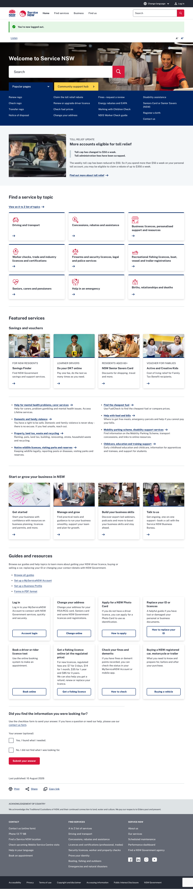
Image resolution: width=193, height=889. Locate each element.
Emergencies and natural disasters (87, 866)
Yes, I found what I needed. (31, 740)
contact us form (17, 725)
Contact (14, 822)
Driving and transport (80, 833)
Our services (135, 833)
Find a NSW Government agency (146, 850)
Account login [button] (29, 633)
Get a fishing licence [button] (74, 691)
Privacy (30, 882)
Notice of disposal (19, 115)
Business (79, 13)
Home (46, 13)
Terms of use (45, 882)
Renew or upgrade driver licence (72, 103)
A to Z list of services (80, 828)
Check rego (15, 103)
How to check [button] (119, 691)
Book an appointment (21, 855)
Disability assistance (154, 97)
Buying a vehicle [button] (163, 691)
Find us (93, 13)
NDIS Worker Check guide (112, 115)
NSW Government (152, 882)
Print (16, 789)
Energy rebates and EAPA (112, 103)
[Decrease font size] (177, 38)
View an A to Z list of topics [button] (24, 206)
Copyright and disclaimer (69, 882)
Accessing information (97, 882)
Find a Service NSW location (25, 839)
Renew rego (15, 97)
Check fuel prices (63, 109)
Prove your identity (79, 855)
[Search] (180, 13)
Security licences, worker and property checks (94, 850)
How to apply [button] (119, 633)
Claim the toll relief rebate (68, 97)
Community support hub (73, 86)
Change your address (65, 115)
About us (133, 828)
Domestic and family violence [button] (30, 419)
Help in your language (21, 850)
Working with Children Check (114, 109)
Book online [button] (29, 691)
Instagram (146, 859)
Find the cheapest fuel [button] (116, 405)
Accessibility (15, 882)
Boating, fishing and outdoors (84, 861)
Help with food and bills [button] (117, 415)
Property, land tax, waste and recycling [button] (36, 433)
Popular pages (21, 86)
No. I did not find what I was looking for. (38, 750)
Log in (181, 3)
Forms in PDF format (25, 591)
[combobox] (155, 13)
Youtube (154, 859)
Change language (156, 3)
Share (34, 789)
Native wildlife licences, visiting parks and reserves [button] (43, 447)
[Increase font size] (182, 38)
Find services (61, 13)
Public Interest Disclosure (126, 882)
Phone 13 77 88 (17, 833)
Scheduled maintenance (141, 839)
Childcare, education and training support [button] (128, 443)
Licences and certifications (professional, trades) (95, 844)
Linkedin (138, 859)
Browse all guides (24, 575)
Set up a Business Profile (28, 586)
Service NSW (135, 822)
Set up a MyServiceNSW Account (33, 580)
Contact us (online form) (22, 828)
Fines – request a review (111, 97)
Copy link (54, 789)
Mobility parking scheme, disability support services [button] (133, 429)
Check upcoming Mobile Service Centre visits (34, 844)
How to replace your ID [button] (163, 631)
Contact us (149, 118)
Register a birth (151, 112)
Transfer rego (16, 109)
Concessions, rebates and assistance (89, 839)
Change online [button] (74, 633)
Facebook (130, 859)
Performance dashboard (141, 844)
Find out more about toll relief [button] (87, 175)
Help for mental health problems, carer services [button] (41, 405)
